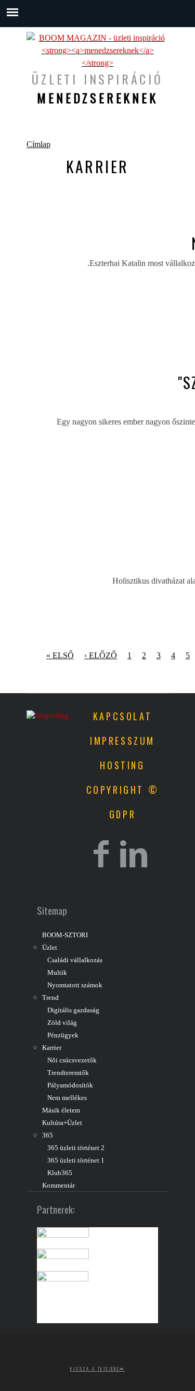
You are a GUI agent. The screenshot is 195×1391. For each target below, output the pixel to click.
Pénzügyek (63, 1035)
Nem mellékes (67, 1098)
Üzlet (49, 947)
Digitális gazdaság (73, 1010)
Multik (57, 972)
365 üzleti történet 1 (76, 1160)
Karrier (51, 1047)
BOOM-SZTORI (65, 935)
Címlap (38, 144)
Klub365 (59, 1173)
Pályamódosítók (70, 1085)
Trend (50, 997)
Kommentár (58, 1185)
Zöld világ (62, 1022)
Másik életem (61, 1110)
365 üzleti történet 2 (76, 1148)
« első (60, 655)
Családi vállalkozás (74, 960)
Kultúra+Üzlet (62, 1123)
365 (47, 1135)
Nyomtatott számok (74, 985)
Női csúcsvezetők (72, 1060)
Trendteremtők (68, 1072)
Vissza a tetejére (95, 1368)
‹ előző (100, 655)
